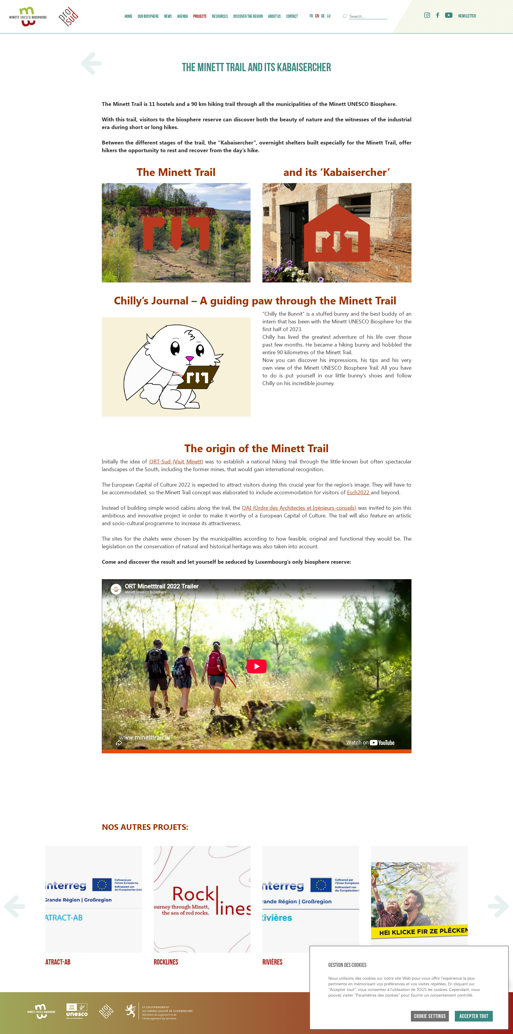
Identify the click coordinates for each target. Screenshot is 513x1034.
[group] (93, 906)
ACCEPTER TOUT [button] (474, 1016)
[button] (14, 906)
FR (311, 16)
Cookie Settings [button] (430, 1016)
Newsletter (467, 16)
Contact (292, 17)
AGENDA (182, 17)
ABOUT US (274, 17)
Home (128, 17)
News (168, 17)
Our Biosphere (148, 17)
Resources (220, 17)
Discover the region (248, 17)
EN (317, 16)
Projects (200, 17)
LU (328, 16)
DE (323, 16)
